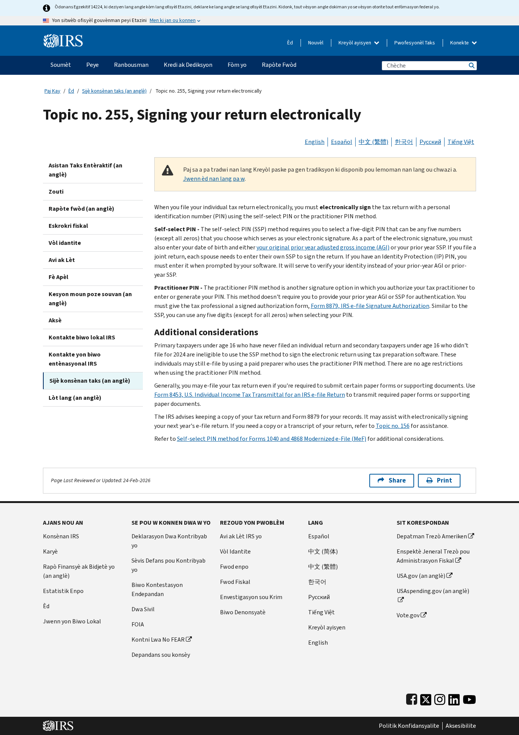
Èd (290, 42)
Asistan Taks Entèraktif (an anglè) (85, 169)
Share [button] (397, 480)
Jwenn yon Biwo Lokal (72, 621)
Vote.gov (408, 615)
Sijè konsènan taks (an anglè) (114, 91)
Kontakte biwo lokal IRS (82, 337)
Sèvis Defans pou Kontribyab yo (168, 565)
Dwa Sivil (143, 609)
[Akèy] (63, 37)
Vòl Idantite (235, 551)
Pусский (319, 597)
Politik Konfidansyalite (409, 726)
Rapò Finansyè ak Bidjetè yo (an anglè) (79, 571)
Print (444, 480)
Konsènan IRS (61, 536)
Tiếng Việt (461, 142)
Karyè (50, 551)
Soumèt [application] (61, 65)
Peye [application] (92, 65)
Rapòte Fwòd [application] (279, 65)
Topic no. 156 (393, 426)
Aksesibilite (461, 726)
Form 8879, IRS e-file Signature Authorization (370, 306)
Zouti (56, 192)
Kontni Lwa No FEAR (158, 640)
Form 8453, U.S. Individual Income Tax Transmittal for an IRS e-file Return (249, 395)
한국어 (404, 142)
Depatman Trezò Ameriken (432, 536)
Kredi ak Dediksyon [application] (188, 65)
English (314, 142)
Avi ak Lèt (62, 260)
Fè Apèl (58, 277)
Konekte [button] (460, 42)
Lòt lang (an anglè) (75, 398)
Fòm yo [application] (237, 65)
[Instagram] (439, 698)
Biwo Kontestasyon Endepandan (157, 589)
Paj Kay (52, 91)
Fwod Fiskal (235, 582)
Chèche (471, 65)
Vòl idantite (65, 243)
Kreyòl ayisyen (355, 42)
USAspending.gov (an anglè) (433, 591)
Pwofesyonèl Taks (414, 42)
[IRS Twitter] (426, 698)
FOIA (137, 624)
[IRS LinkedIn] (454, 698)
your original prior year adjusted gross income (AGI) (322, 247)
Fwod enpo (234, 567)
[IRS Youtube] (469, 698)
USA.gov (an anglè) (421, 576)
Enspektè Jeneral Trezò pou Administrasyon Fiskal (433, 556)
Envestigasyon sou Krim (251, 597)
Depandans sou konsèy (160, 655)
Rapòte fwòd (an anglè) (81, 209)
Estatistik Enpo (63, 591)
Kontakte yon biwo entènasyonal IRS (75, 359)
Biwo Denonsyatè (243, 612)
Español (341, 142)
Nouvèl (315, 42)
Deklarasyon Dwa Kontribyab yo (169, 540)
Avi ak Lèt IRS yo (241, 536)
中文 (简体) (323, 551)
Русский (430, 142)
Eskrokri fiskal (68, 226)
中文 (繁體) (373, 142)
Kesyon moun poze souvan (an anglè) (90, 298)
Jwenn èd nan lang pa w (214, 179)
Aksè (55, 320)
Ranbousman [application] (131, 65)
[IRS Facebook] (411, 698)
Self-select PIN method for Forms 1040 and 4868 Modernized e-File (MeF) (271, 439)
